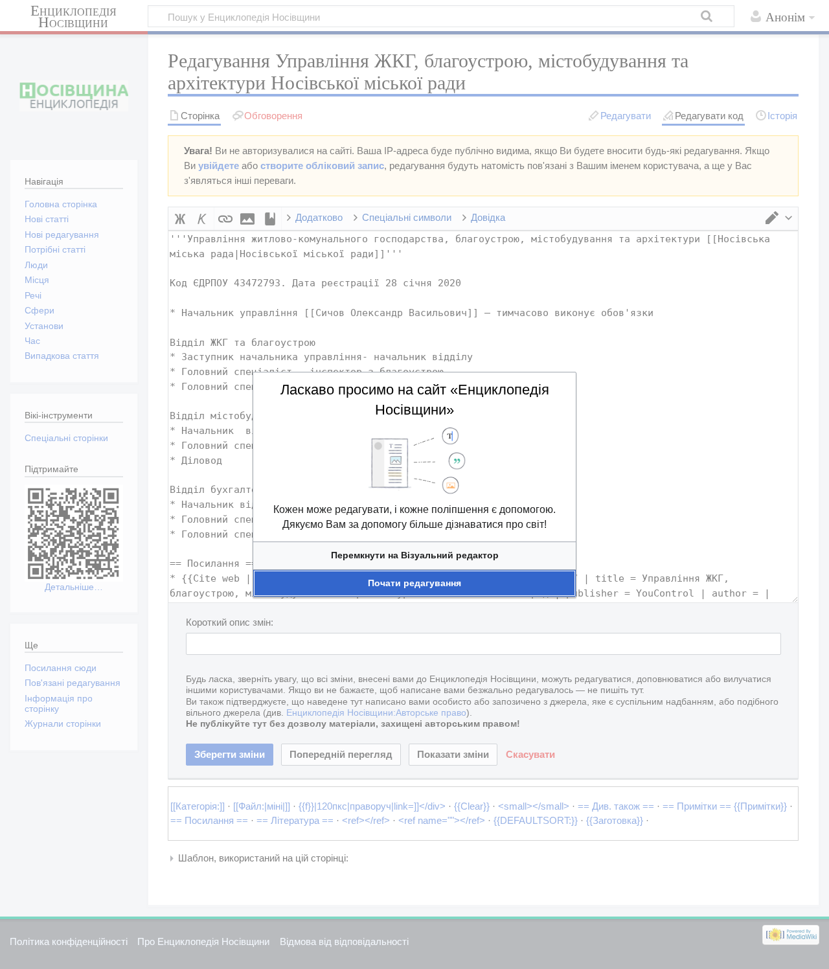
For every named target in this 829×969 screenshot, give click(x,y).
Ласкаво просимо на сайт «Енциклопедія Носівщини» (414, 400)
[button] (414, 555)
